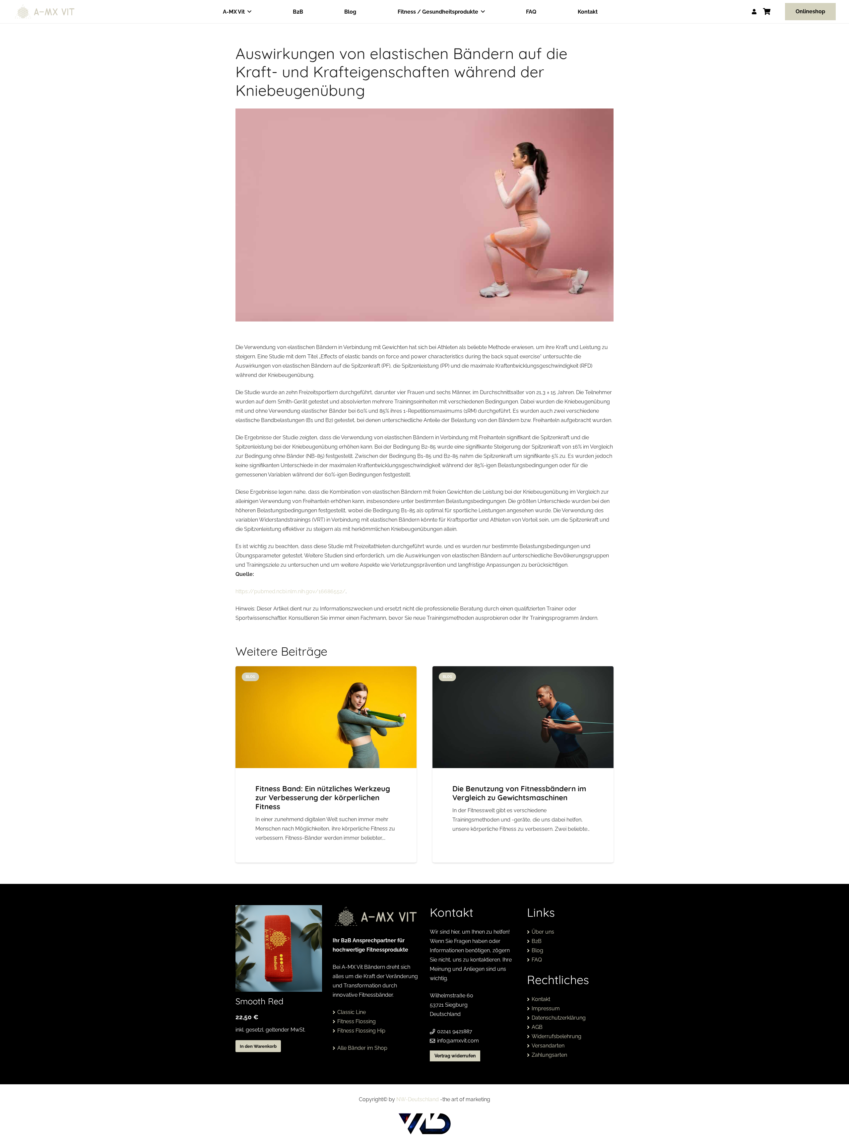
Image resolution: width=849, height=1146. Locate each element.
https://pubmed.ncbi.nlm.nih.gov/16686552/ (290, 591)
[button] (249, 11)
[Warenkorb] (767, 11)
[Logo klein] (424, 1123)
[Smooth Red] (278, 948)
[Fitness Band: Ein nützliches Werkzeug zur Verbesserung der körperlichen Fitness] (326, 717)
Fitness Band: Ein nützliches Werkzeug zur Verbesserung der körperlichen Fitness (322, 797)
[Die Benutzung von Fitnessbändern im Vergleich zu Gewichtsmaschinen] (523, 717)
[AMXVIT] (44, 11)
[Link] (754, 11)
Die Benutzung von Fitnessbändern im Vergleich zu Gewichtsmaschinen (519, 793)
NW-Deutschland (417, 1099)
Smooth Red (259, 1001)
